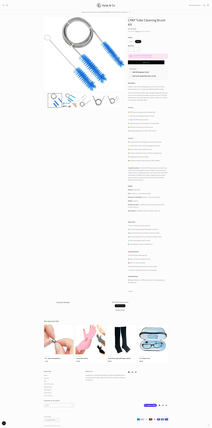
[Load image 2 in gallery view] (69, 100)
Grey (132, 42)
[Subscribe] (72, 405)
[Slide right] (123, 100)
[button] (3, 5)
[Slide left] (46, 100)
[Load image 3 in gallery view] (84, 100)
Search (46, 375)
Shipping (137, 31)
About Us (46, 378)
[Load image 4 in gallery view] (99, 100)
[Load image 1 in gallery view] (55, 100)
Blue (138, 41)
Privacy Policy (47, 392)
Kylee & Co (49, 425)
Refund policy (47, 390)
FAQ (45, 381)
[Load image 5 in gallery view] (114, 100)
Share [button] (131, 291)
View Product (58, 340)
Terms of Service (48, 395)
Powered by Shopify (56, 425)
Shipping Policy (48, 387)
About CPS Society (49, 384)
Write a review (120, 306)
